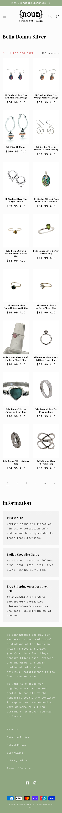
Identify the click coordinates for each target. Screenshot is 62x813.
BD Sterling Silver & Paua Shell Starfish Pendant (46, 200)
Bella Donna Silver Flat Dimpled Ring (46, 410)
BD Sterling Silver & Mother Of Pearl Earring (46, 148)
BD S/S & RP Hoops (15, 147)
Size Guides (15, 752)
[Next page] (54, 483)
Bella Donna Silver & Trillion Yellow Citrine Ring (16, 254)
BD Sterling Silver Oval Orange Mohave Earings (46, 96)
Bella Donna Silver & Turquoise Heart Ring (16, 410)
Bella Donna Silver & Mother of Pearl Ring (46, 306)
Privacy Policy (17, 760)
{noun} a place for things (29, 804)
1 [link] (8, 483)
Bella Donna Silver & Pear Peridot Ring (46, 252)
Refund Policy (16, 745)
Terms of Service (19, 768)
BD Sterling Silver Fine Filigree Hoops (16, 200)
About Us (13, 729)
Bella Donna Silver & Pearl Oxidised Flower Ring (46, 358)
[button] (4, 16)
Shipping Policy (18, 737)
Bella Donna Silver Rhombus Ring (46, 462)
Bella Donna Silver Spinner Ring (16, 462)
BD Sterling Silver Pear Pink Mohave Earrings (16, 96)
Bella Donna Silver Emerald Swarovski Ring (16, 306)
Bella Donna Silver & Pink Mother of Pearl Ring (16, 358)
